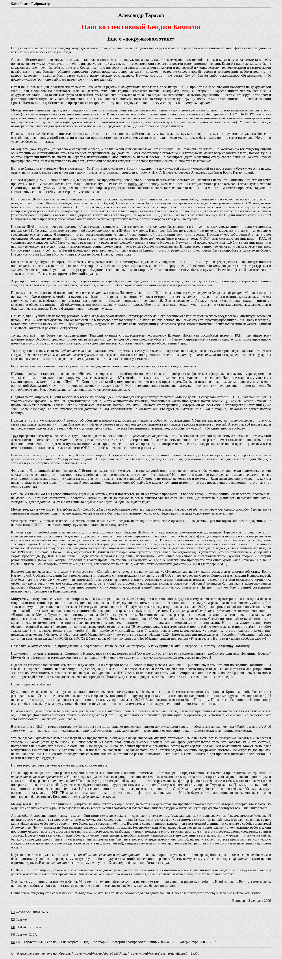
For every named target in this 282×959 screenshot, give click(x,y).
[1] (76, 207)
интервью (102, 168)
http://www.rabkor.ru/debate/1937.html (99, 953)
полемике (135, 184)
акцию (51, 571)
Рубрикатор (40, 4)
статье (117, 455)
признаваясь (128, 250)
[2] (31, 230)
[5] (44, 556)
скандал (111, 335)
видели (29, 482)
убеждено (257, 607)
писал (50, 509)
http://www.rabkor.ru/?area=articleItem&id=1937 (163, 953)
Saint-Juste (19, 4)
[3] (78, 381)
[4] (226, 401)
